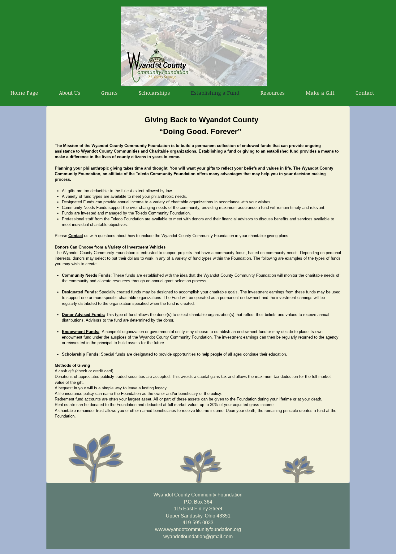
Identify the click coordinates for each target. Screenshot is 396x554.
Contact (75, 235)
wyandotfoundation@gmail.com (198, 536)
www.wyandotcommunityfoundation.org (198, 529)
